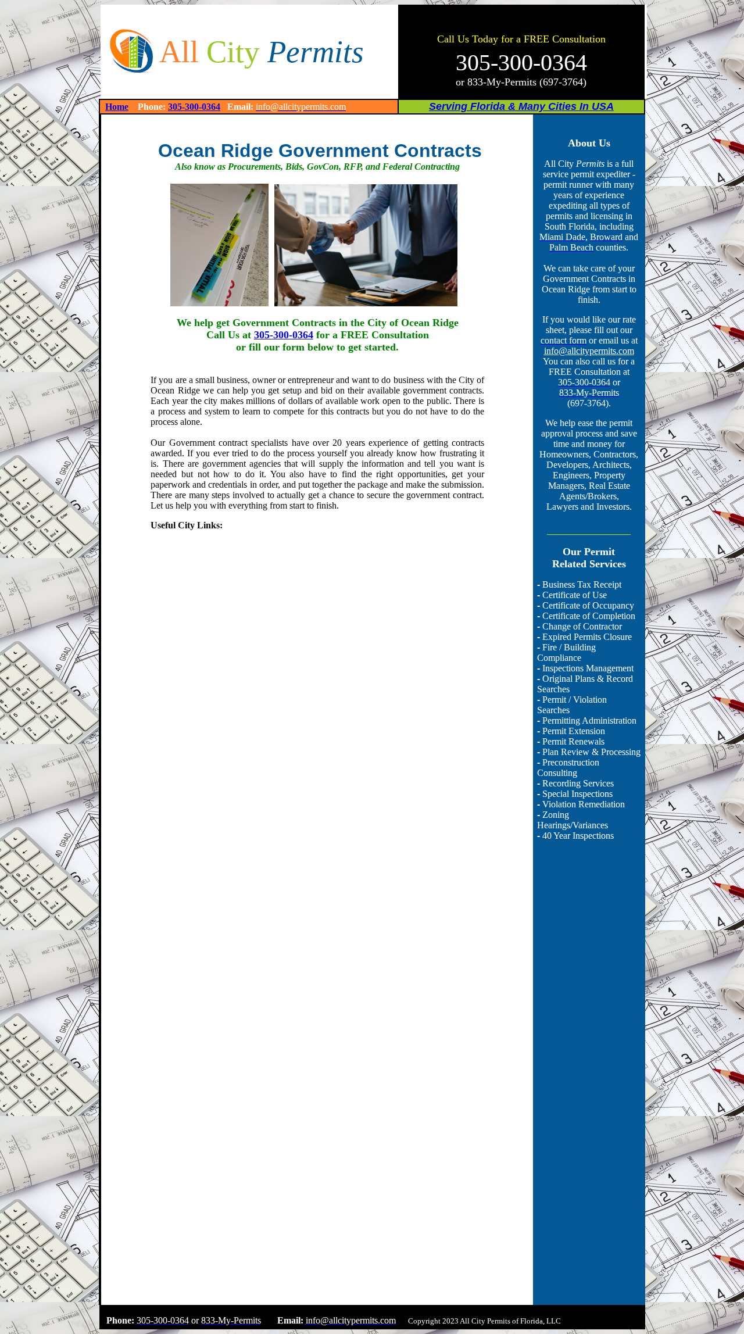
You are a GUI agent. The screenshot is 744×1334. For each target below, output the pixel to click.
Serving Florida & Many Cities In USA (521, 106)
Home (116, 107)
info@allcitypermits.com (589, 351)
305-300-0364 (194, 107)
